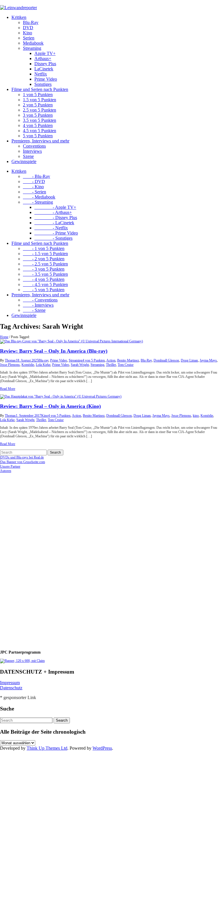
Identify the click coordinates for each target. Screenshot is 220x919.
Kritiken (18, 17)
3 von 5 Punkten (38, 115)
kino (196, 416)
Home (4, 337)
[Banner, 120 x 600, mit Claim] (22, 661)
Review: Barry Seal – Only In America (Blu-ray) (53, 351)
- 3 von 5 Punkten (43, 269)
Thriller (111, 365)
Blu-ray (43, 360)
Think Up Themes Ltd (47, 748)
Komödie (27, 365)
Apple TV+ (45, 53)
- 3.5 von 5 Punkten (45, 274)
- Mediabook (39, 196)
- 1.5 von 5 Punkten (45, 253)
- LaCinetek (54, 222)
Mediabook (33, 43)
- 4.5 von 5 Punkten (45, 284)
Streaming (32, 48)
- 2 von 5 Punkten (43, 258)
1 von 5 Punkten (38, 94)
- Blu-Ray (36, 176)
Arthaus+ (42, 58)
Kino (27, 32)
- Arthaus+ (53, 212)
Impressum (10, 682)
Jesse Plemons (10, 365)
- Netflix (51, 227)
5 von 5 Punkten (38, 135)
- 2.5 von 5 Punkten (45, 263)
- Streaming (38, 202)
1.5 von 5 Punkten (39, 99)
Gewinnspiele (23, 161)
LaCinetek (43, 68)
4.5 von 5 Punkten (39, 130)
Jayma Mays (208, 360)
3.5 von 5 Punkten (39, 120)
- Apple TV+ (55, 207)
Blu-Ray (30, 22)
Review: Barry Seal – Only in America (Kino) (50, 406)
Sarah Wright (80, 365)
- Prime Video (56, 233)
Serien (28, 37)
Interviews (32, 151)
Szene (28, 156)
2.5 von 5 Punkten (39, 110)
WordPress (102, 748)
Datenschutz (11, 687)
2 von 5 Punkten (38, 104)
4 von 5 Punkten (38, 125)
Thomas (10, 360)
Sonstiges (43, 84)
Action (110, 360)
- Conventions (40, 299)
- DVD (34, 181)
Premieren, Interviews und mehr (40, 140)
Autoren (5, 471)
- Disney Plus (55, 217)
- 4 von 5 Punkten (43, 279)
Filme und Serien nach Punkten (39, 89)
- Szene (34, 310)
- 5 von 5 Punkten (43, 289)
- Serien (34, 191)
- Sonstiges (53, 238)
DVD (28, 27)
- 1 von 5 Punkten (43, 248)
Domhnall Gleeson (166, 360)
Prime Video (45, 79)
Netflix (40, 74)
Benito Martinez (128, 360)
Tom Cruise (125, 365)
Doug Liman (189, 360)
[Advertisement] (37, 559)
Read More (7, 389)
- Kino (33, 186)
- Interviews (38, 305)
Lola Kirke (43, 365)
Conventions (34, 146)
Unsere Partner (10, 467)
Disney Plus (45, 63)
